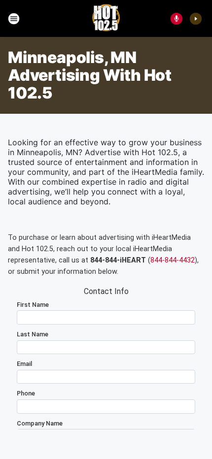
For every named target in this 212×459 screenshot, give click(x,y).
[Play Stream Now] (196, 19)
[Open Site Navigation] (14, 19)
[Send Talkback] (176, 19)
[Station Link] (106, 18)
